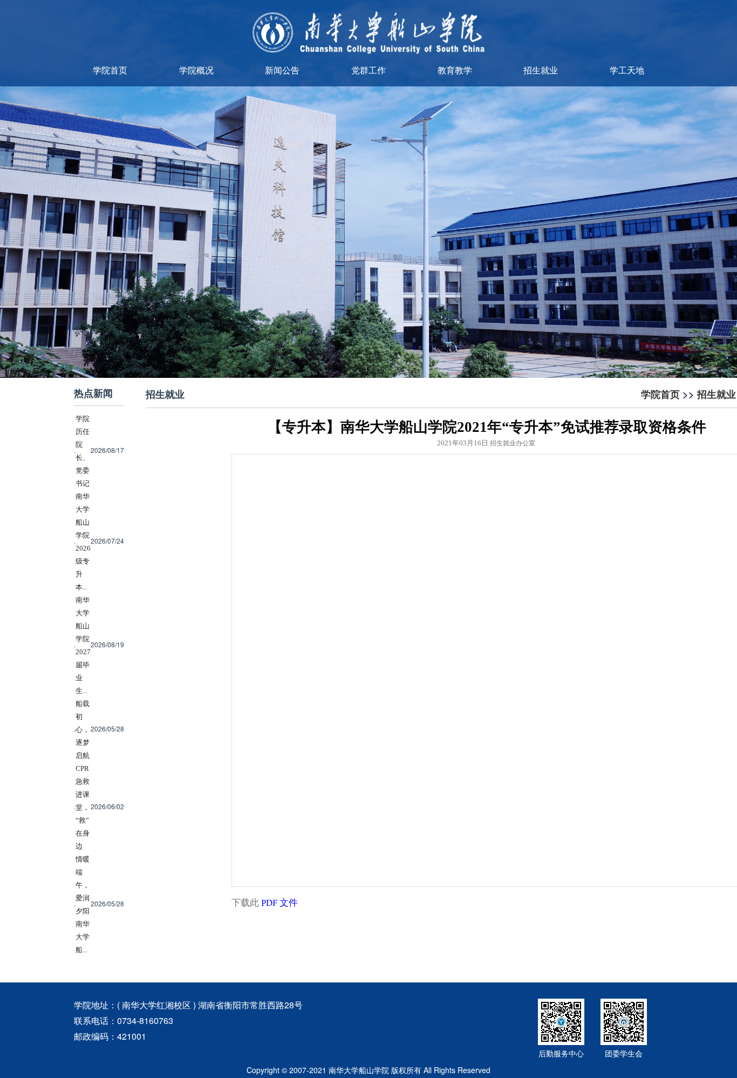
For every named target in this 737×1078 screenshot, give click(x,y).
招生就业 (540, 70)
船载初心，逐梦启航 (83, 730)
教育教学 (455, 70)
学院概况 (196, 70)
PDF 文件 (279, 903)
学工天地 (627, 70)
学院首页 (110, 70)
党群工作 (368, 70)
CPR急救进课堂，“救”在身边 (83, 807)
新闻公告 (282, 70)
